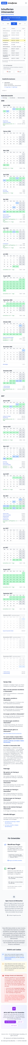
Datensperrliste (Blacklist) (9, 1040)
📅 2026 (9, 71)
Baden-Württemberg (7, 14)
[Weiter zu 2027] (25, 23)
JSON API (20, 1022)
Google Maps (8, 87)
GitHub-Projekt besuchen (15, 915)
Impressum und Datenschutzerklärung (14, 1038)
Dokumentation (11, 1022)
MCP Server (14, 1025)
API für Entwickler (22, 1040)
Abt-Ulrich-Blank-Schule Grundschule (12, 733)
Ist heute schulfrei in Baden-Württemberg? (12, 825)
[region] (14, 44)
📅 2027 (19, 71)
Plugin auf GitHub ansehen (15, 860)
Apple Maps (14, 87)
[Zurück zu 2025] (3, 23)
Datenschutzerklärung (10, 957)
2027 (20, 23)
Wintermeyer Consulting (19, 1034)
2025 (8, 23)
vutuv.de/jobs (6, 19)
